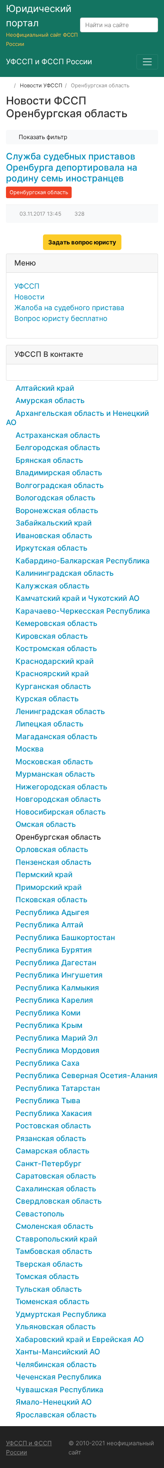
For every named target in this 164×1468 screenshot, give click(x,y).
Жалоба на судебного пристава (69, 307)
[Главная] (8, 85)
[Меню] (147, 61)
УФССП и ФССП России (29, 1447)
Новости (29, 297)
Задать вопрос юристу (82, 242)
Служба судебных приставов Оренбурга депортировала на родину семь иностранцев (71, 167)
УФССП (26, 286)
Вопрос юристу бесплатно (60, 318)
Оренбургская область (39, 192)
